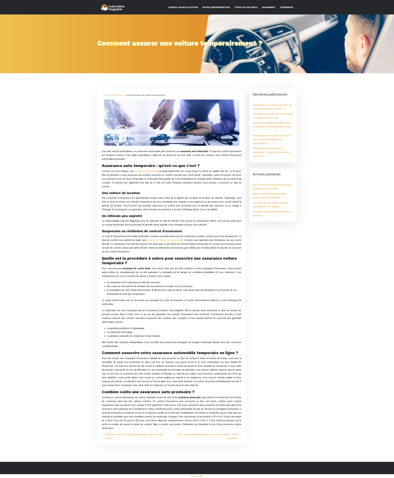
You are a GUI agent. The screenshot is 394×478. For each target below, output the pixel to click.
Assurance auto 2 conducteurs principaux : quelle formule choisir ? (134, 436)
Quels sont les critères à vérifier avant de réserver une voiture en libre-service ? (272, 126)
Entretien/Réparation (216, 7)
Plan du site (197, 476)
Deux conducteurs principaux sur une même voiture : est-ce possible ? (208, 436)
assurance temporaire (146, 171)
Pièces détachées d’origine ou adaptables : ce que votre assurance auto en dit (271, 152)
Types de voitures (245, 7)
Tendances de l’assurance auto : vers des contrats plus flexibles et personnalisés (271, 139)
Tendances (286, 7)
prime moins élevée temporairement (164, 240)
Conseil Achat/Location (183, 7)
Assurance (268, 7)
